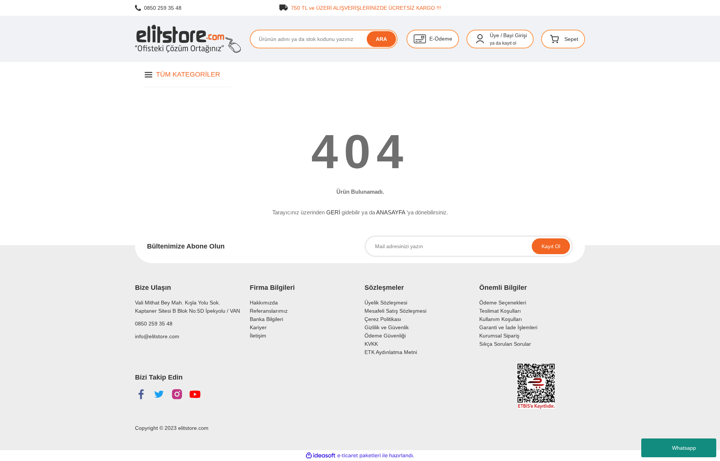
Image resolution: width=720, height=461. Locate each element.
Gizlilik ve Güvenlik (386, 327)
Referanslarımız (269, 311)
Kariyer (258, 327)
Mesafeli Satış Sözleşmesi (395, 311)
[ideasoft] (321, 455)
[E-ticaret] (359, 455)
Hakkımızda (264, 303)
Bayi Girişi (515, 35)
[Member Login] (480, 39)
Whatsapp (684, 448)
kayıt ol (509, 43)
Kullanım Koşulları (500, 319)
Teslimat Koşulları (500, 311)
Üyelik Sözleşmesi (385, 303)
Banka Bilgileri (266, 319)
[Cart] (554, 39)
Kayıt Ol (551, 246)
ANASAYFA (390, 212)
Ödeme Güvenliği (385, 336)
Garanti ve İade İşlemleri (508, 327)
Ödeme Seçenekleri (502, 303)
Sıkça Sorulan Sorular (505, 344)
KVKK (371, 344)
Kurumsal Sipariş (499, 336)
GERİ (333, 212)
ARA (381, 39)
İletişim (258, 336)
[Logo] (188, 39)
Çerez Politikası (382, 319)
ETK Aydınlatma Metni (390, 352)
